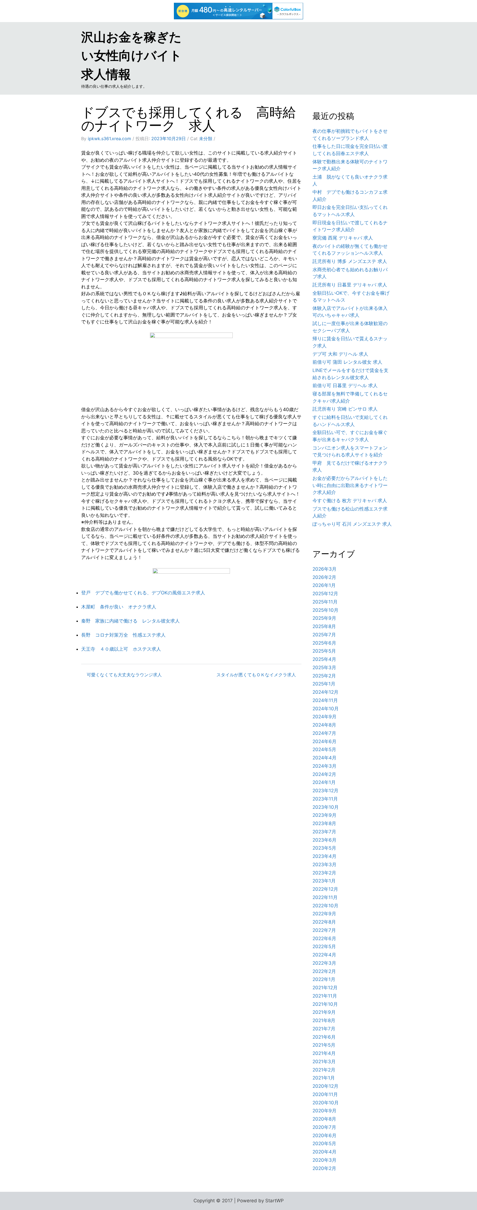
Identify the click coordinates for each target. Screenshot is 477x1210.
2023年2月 (324, 873)
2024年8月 (324, 725)
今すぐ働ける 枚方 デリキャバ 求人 (349, 500)
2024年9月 (324, 716)
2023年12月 (325, 790)
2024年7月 (324, 733)
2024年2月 (324, 774)
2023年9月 (324, 815)
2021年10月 (325, 1004)
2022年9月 (324, 913)
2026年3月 (324, 569)
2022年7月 (324, 930)
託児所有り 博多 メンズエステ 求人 (349, 261)
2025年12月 (325, 593)
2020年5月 (324, 1143)
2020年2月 (324, 1168)
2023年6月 (324, 840)
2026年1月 (324, 585)
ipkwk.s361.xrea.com (109, 138)
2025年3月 (324, 667)
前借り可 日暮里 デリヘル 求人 (345, 385)
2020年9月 (324, 1110)
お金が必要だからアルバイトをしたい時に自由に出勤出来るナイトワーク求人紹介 (350, 485)
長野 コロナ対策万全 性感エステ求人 (123, 635)
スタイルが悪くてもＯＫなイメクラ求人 (256, 674)
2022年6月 (324, 938)
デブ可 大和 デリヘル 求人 (340, 354)
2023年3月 (324, 864)
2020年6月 (324, 1135)
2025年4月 (324, 659)
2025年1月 (323, 684)
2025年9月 (324, 618)
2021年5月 (323, 1045)
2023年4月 (324, 856)
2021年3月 (324, 1061)
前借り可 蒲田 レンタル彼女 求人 (347, 362)
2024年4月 (324, 757)
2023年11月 (325, 799)
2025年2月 (324, 676)
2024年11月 (325, 700)
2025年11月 (325, 602)
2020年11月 (325, 1094)
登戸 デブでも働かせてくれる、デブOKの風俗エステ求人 (143, 592)
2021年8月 (323, 1020)
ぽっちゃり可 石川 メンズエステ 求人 (352, 524)
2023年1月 (324, 881)
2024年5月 (324, 749)
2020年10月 (325, 1102)
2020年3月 (324, 1160)
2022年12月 (325, 889)
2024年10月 (325, 708)
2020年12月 (325, 1086)
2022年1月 (323, 979)
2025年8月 (324, 626)
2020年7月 (324, 1127)
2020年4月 (324, 1152)
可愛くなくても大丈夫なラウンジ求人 (124, 674)
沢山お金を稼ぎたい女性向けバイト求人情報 (131, 55)
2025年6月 (324, 643)
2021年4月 (324, 1053)
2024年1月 (324, 782)
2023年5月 (324, 848)
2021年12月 (325, 987)
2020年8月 (324, 1119)
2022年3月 (324, 963)
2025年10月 (325, 610)
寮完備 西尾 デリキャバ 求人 (342, 238)
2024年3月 (324, 766)
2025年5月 (324, 651)
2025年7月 (324, 634)
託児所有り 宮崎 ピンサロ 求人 (345, 409)
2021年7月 (323, 1028)
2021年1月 (323, 1078)
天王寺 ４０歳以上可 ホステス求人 (121, 649)
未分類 (205, 138)
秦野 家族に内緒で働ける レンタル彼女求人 (130, 621)
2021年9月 (324, 1012)
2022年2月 (324, 971)
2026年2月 (324, 577)
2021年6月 (324, 1037)
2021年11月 (324, 996)
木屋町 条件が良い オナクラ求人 (118, 607)
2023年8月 (324, 823)
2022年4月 (324, 955)
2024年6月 (324, 741)
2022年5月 (324, 946)
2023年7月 (324, 831)
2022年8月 (324, 922)
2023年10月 (325, 807)
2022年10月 (325, 905)
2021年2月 (323, 1070)
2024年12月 (325, 692)
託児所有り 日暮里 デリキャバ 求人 (349, 285)
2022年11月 (325, 897)
